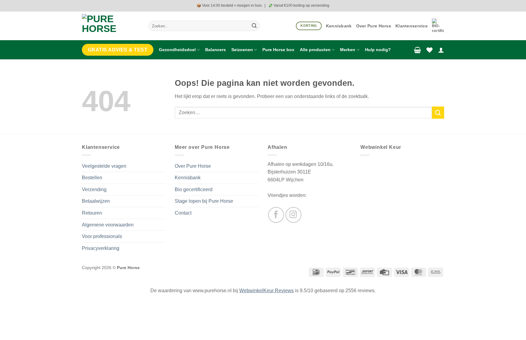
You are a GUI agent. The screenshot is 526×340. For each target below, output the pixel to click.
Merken (347, 49)
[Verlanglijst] (429, 50)
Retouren (92, 213)
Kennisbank (339, 25)
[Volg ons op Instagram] (293, 215)
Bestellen (92, 177)
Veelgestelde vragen (104, 166)
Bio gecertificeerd (193, 189)
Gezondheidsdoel (177, 49)
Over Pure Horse (373, 25)
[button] (417, 50)
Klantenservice (411, 25)
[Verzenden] (254, 26)
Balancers (215, 49)
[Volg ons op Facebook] (276, 215)
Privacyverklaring (100, 248)
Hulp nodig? (378, 49)
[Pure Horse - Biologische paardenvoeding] (110, 26)
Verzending (94, 189)
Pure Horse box (278, 49)
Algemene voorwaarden (108, 224)
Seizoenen (242, 49)
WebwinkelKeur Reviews (266, 290)
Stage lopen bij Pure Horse (204, 201)
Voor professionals (102, 236)
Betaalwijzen (96, 201)
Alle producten (315, 49)
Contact (183, 213)
